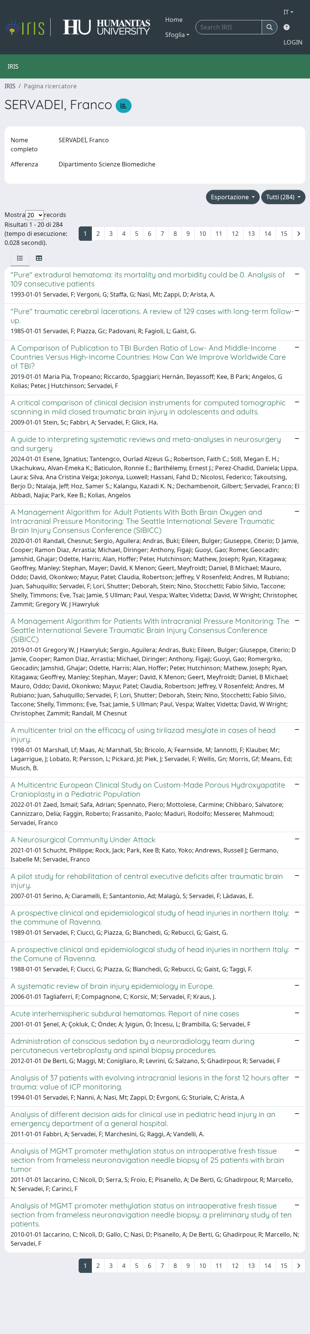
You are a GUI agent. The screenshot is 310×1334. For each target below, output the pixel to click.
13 (251, 233)
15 (284, 233)
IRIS (10, 86)
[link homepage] (28, 27)
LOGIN (293, 42)
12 (235, 233)
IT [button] (286, 12)
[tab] (20, 258)
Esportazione (230, 197)
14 (267, 233)
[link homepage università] (106, 27)
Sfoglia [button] (175, 35)
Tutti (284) (281, 197)
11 (218, 233)
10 (202, 233)
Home (174, 19)
